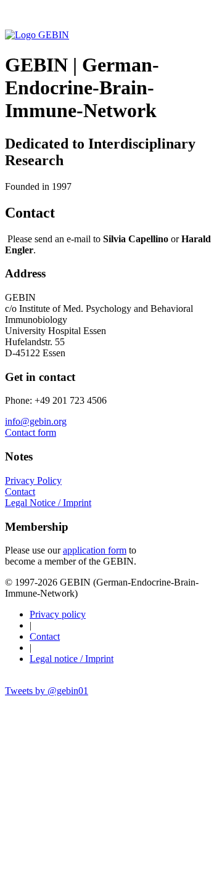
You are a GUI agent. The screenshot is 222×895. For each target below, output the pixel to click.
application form (94, 550)
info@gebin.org (36, 421)
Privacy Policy (33, 480)
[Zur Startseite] (37, 35)
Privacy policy (58, 614)
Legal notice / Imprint (71, 658)
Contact (20, 491)
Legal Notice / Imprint (48, 502)
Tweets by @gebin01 (46, 690)
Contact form (30, 432)
